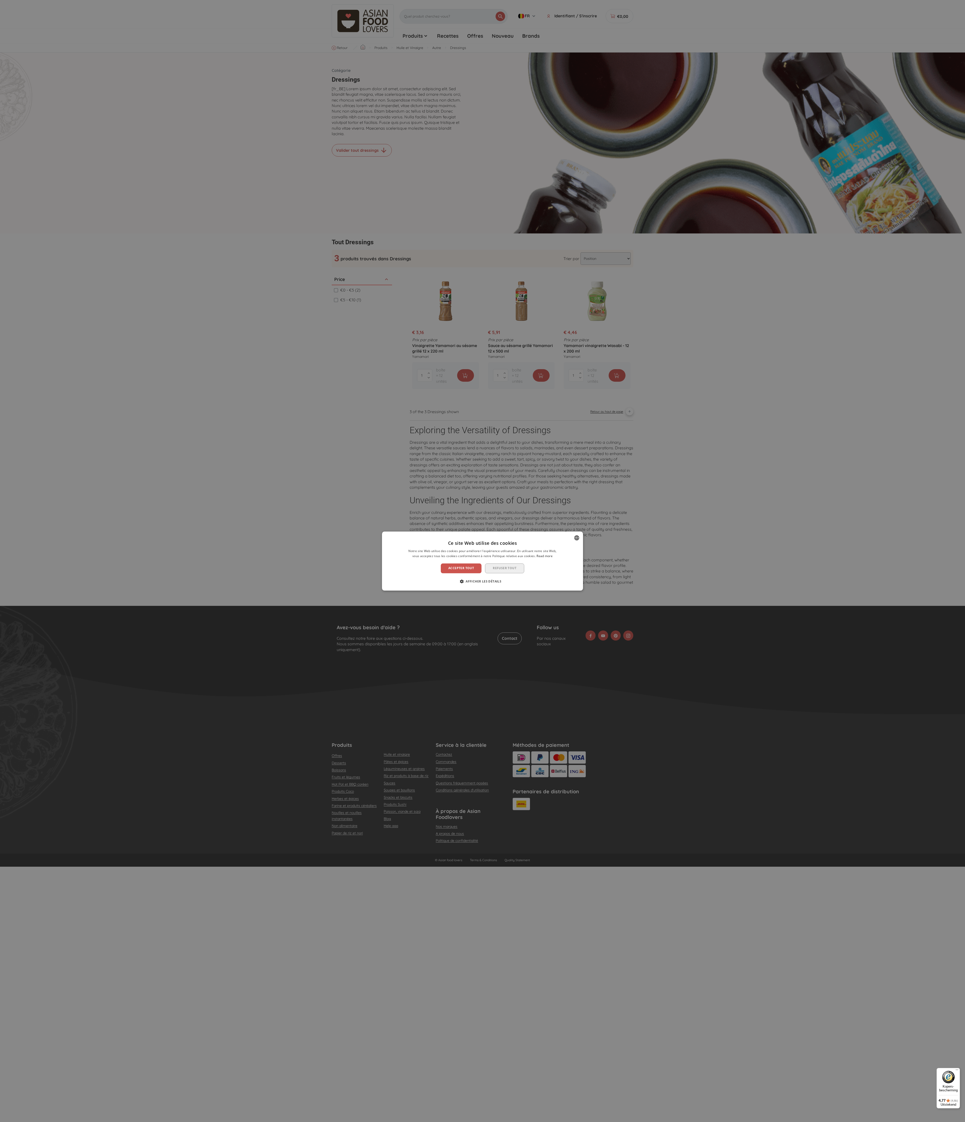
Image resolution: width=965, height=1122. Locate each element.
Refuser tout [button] (504, 568)
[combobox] (576, 537)
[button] (482, 581)
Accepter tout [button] (461, 568)
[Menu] (957, 1071)
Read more (545, 556)
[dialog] (482, 561)
